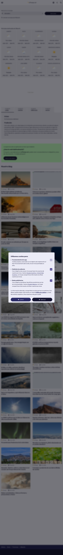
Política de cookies (41, 292)
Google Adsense (32, 284)
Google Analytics (31, 273)
